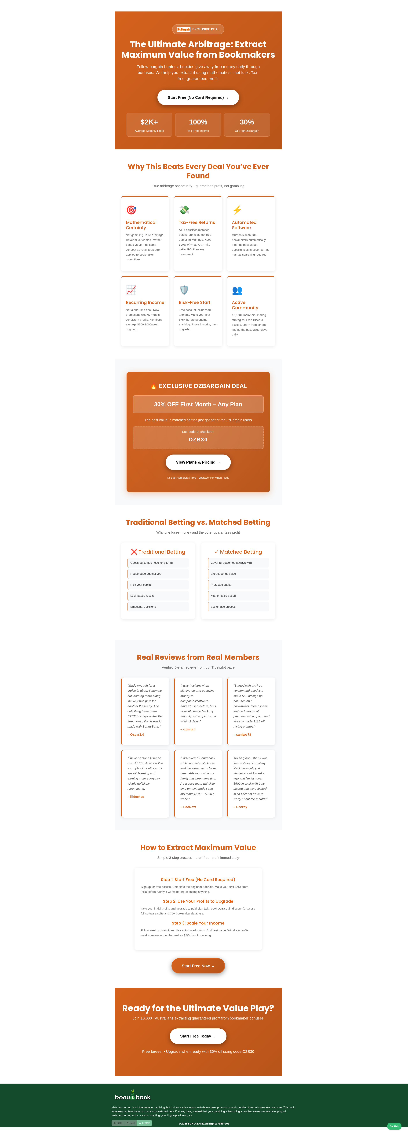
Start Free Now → (198, 966)
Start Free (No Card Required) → (198, 97)
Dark (132, 1122)
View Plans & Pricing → (198, 462)
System (146, 1122)
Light (119, 1122)
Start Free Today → (198, 1036)
